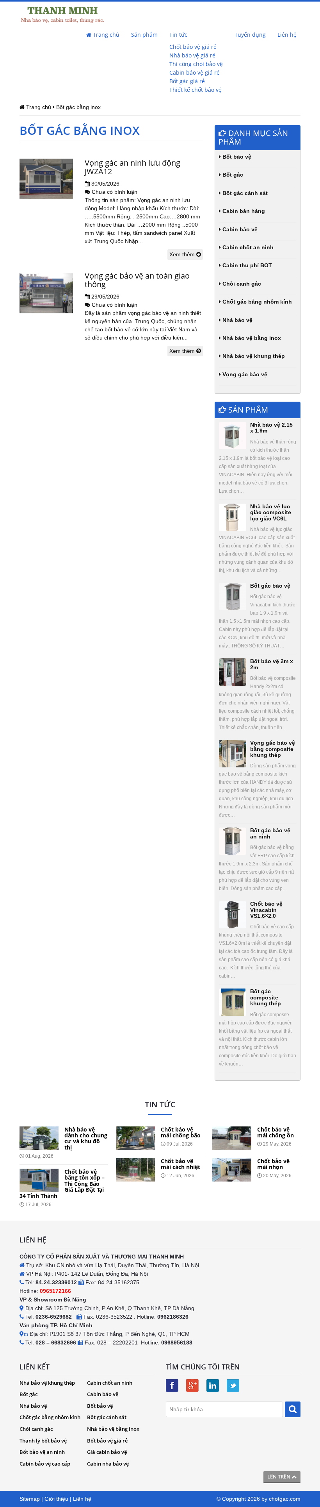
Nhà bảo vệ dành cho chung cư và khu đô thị (85, 1138)
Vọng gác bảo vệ (244, 374)
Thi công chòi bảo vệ (196, 64)
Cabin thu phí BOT (246, 265)
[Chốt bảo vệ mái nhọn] (231, 1170)
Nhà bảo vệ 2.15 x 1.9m (271, 428)
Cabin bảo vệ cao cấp (45, 1463)
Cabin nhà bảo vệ (108, 1463)
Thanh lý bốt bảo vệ (43, 1440)
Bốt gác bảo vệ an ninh (270, 833)
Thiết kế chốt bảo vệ (195, 89)
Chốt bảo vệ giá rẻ (193, 46)
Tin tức (178, 34)
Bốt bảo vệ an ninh (42, 1451)
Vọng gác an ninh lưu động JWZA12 (132, 167)
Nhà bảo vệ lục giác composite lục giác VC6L (270, 512)
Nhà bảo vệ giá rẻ (192, 55)
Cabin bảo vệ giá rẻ (194, 72)
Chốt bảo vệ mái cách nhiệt (180, 1164)
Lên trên (279, 1476)
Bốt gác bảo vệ (270, 586)
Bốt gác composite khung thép (265, 997)
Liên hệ (287, 34)
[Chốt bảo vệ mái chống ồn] (231, 1138)
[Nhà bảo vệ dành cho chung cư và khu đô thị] (39, 1138)
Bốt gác (232, 175)
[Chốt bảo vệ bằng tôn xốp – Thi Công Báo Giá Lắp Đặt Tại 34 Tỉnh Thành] (39, 1180)
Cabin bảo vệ (239, 229)
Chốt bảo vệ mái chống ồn (275, 1132)
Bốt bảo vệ (236, 157)
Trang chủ (105, 34)
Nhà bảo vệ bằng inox (251, 338)
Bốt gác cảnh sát (244, 193)
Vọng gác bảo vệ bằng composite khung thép (272, 749)
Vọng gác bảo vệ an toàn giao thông (137, 280)
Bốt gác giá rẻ (187, 81)
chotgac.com (284, 1499)
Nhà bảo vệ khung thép (253, 356)
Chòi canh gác (241, 284)
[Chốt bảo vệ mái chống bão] (135, 1138)
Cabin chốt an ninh (247, 247)
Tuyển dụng (250, 34)
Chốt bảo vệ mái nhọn (273, 1164)
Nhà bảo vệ (236, 320)
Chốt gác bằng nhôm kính (256, 302)
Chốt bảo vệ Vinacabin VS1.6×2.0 (266, 910)
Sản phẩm (144, 34)
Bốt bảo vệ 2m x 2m (271, 664)
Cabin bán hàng (243, 211)
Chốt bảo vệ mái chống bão (181, 1132)
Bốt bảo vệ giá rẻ (107, 1440)
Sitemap (30, 1499)
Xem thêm (182, 254)
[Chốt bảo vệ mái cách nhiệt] (135, 1170)
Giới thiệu (56, 1499)
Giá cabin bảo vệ (107, 1451)
